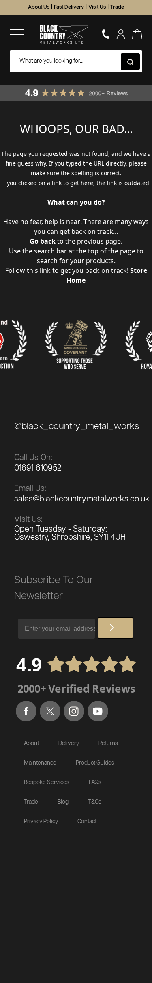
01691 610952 (38, 468)
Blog (63, 802)
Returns (108, 743)
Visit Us (97, 7)
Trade (117, 7)
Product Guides (95, 763)
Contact (86, 821)
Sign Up (115, 628)
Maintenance (40, 763)
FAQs (95, 782)
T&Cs (94, 802)
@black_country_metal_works (76, 426)
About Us (38, 7)
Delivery (68, 743)
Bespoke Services (46, 782)
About (31, 743)
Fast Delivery (69, 7)
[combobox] (76, 61)
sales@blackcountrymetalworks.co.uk (82, 499)
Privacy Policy (41, 821)
